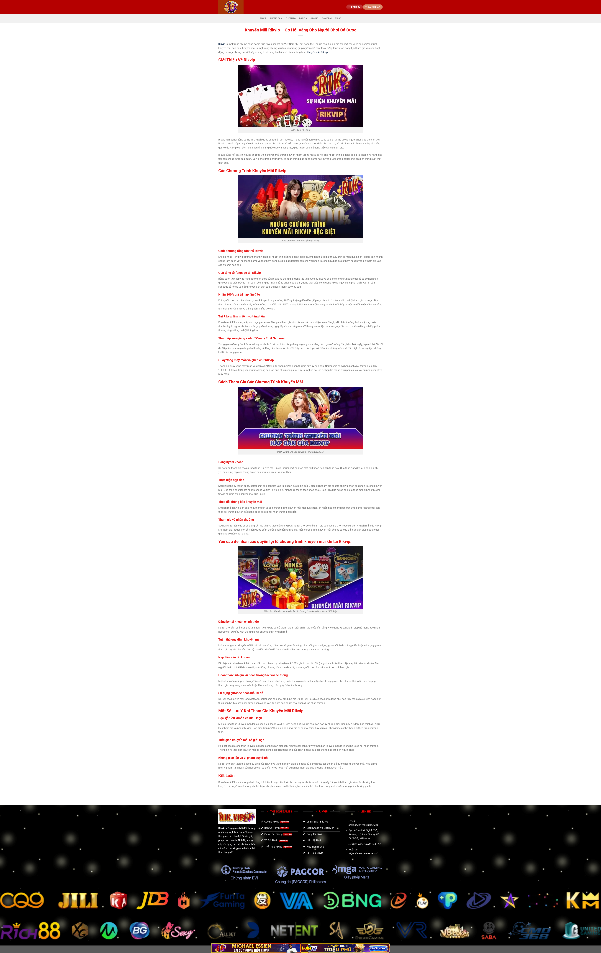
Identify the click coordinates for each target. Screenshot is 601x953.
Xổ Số (338, 18)
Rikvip (263, 18)
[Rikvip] (234, 7)
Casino (314, 18)
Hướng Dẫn (276, 18)
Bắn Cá (303, 18)
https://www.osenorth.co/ (362, 853)
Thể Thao (291, 18)
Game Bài (327, 18)
